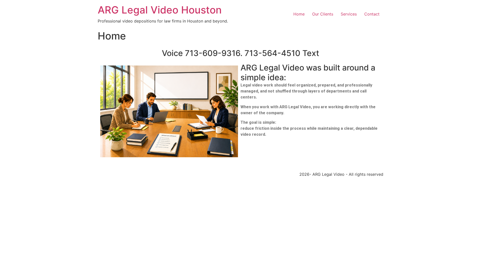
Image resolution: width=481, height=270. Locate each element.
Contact (372, 14)
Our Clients (322, 14)
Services (349, 14)
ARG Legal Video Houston (160, 10)
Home (299, 14)
